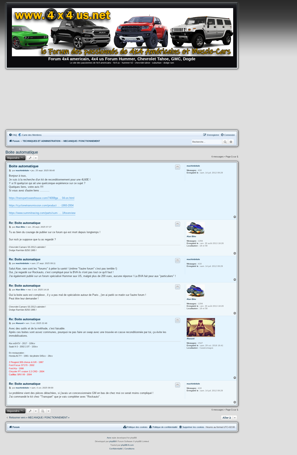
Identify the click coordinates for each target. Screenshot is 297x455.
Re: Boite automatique (24, 223)
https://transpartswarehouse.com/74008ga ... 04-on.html (41, 197)
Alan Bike (191, 236)
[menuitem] (13, 135)
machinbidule (193, 166)
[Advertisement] (121, 99)
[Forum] (124, 31)
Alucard (190, 338)
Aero (109, 438)
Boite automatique (21, 152)
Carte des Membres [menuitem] (32, 135)
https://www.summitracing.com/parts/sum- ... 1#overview (42, 212)
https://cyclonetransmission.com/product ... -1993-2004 (41, 205)
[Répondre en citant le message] (177, 167)
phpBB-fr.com (127, 445)
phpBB (112, 441)
